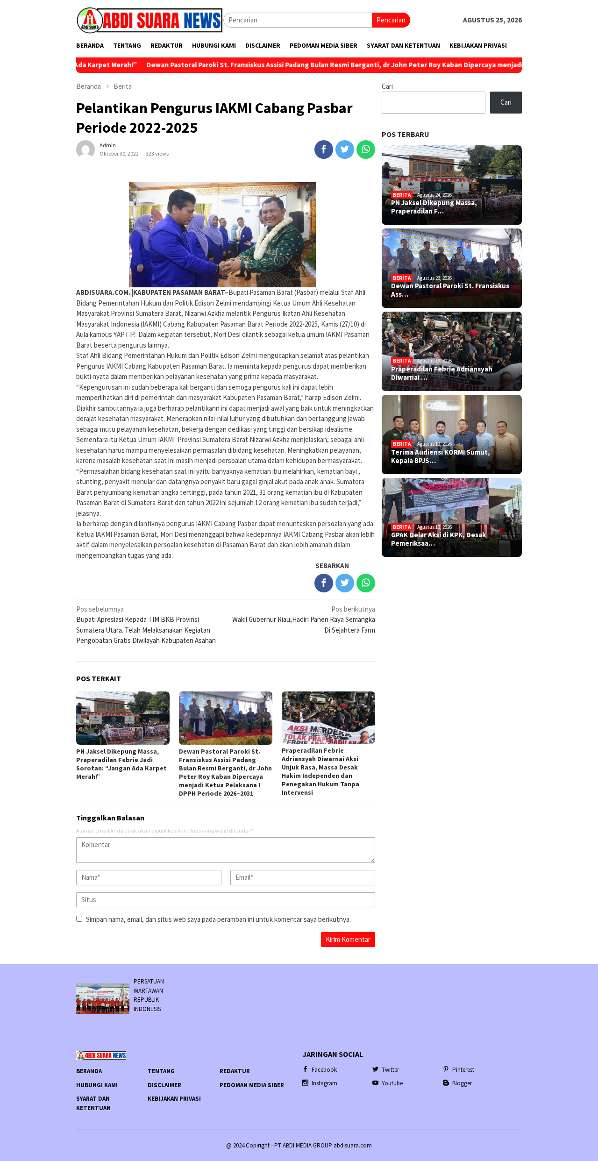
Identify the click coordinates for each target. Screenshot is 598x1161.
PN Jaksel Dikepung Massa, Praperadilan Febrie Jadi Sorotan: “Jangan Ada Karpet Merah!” (121, 764)
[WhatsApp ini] (365, 149)
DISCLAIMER (164, 1085)
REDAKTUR (235, 1071)
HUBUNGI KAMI (97, 1085)
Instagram (324, 1083)
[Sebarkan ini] (323, 149)
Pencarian (391, 19)
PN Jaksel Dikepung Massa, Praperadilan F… (434, 207)
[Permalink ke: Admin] (85, 148)
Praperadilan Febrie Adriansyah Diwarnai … (441, 373)
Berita (402, 195)
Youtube (392, 1083)
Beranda (89, 1071)
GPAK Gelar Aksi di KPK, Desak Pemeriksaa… (438, 539)
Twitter (390, 1070)
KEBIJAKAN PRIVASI (174, 1099)
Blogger (462, 1083)
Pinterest (463, 1070)
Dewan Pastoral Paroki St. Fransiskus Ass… (450, 290)
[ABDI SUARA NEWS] (149, 19)
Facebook (324, 1070)
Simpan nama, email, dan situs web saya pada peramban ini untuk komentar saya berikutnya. (218, 919)
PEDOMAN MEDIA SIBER (252, 1085)
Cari (387, 86)
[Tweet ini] (344, 149)
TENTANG (161, 1071)
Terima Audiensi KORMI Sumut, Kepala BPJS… (440, 456)
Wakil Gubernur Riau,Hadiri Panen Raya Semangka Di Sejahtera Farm (303, 619)
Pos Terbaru (405, 134)
